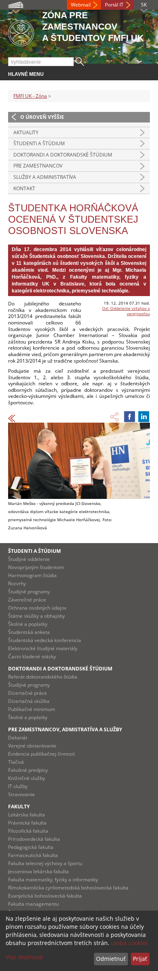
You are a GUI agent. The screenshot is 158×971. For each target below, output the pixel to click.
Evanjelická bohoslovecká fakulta (45, 895)
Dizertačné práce (27, 693)
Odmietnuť (111, 958)
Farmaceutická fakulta (33, 855)
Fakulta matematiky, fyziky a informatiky (53, 879)
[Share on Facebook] (130, 416)
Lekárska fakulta (26, 814)
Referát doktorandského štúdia (42, 676)
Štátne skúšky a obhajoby (36, 615)
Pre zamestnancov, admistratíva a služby (65, 729)
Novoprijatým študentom (36, 567)
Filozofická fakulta (28, 830)
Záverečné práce (27, 599)
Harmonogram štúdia (32, 575)
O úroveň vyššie (42, 117)
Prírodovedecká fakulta (34, 839)
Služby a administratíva (44, 177)
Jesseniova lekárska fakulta (38, 871)
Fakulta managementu (33, 903)
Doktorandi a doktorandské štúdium (62, 154)
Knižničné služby (26, 778)
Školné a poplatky (27, 624)
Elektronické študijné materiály (42, 648)
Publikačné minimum (31, 709)
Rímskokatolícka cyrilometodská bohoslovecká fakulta (68, 887)
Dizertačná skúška (28, 701)
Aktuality (25, 132)
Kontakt (24, 188)
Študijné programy (29, 591)
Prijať (140, 958)
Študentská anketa (29, 632)
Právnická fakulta (27, 822)
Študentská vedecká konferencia (44, 640)
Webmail (81, 4)
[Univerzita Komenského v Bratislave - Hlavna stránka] (21, 31)
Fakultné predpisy (28, 770)
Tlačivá (16, 761)
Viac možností (24, 957)
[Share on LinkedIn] (144, 416)
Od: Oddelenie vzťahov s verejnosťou (126, 310)
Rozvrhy (17, 583)
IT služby (18, 786)
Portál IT (114, 4)
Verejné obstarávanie (32, 745)
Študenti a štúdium (39, 143)
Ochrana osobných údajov (37, 607)
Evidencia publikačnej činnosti (41, 753)
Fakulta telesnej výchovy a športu (45, 863)
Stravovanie (21, 794)
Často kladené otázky (32, 656)
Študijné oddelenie (29, 559)
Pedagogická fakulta (30, 847)
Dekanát (17, 737)
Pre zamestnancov (37, 165)
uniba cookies (129, 943)
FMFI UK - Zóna (30, 95)
